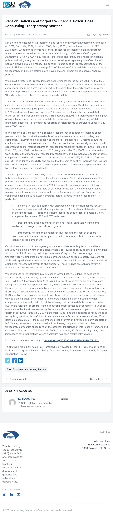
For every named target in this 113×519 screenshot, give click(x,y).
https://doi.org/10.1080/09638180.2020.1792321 (71, 340)
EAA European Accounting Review (26, 369)
